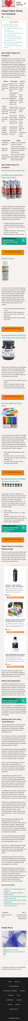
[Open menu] (24, 3)
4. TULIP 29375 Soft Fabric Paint (13, 37)
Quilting (19, 1000)
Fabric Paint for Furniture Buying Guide (12, 42)
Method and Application (10, 44)
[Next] (24, 944)
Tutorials (11, 995)
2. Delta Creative (9, 31)
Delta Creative (8, 258)
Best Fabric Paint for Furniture (10, 26)
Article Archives (14, 986)
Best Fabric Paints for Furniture (10, 24)
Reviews (22, 990)
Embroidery (10, 1000)
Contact (17, 1004)
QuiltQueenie (8, 17)
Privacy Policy (14, 1009)
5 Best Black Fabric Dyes (7, 914)
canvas (20, 512)
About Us (17, 981)
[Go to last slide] (4, 944)
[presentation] (14, 939)
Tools (18, 995)
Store (10, 981)
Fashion (10, 1004)
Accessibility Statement (10, 990)
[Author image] (2, 17)
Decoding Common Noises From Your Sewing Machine (21, 915)
